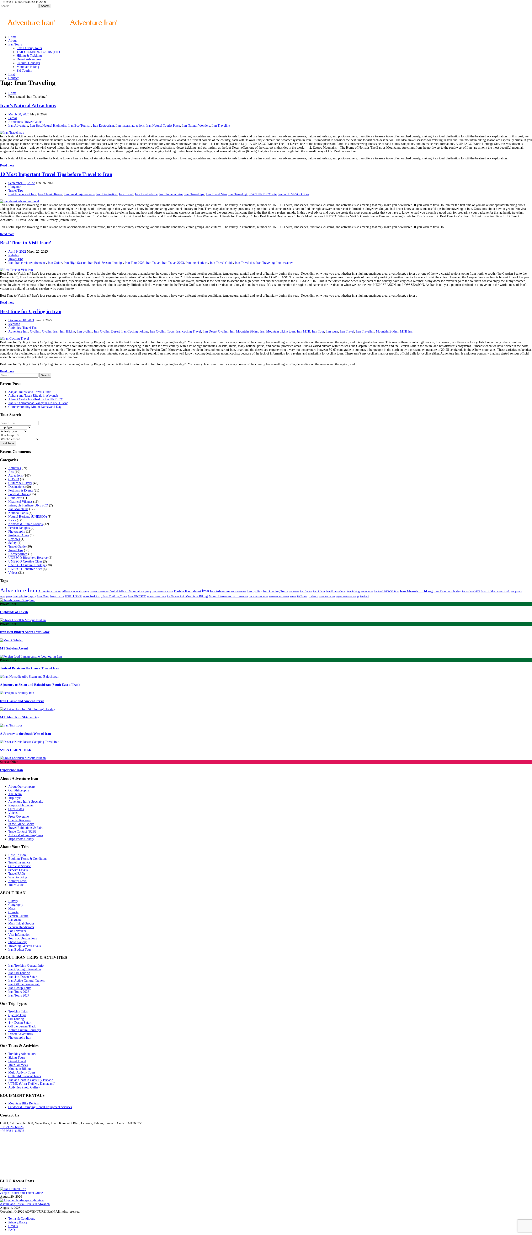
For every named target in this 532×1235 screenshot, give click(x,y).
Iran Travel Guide (221, 262)
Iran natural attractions (130, 125)
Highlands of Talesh (14, 612)
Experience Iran (11, 770)
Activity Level (17, 881)
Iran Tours (15, 44)
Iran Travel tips (194, 194)
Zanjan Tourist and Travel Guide (29, 392)
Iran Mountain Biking (244, 331)
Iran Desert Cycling (215, 331)
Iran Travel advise (171, 194)
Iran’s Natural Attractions (28, 105)
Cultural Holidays (28, 63)
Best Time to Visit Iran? (25, 242)
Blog (11, 74)
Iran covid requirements (79, 194)
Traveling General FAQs (24, 946)
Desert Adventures (29, 59)
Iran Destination (106, 194)
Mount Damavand (221, 596)
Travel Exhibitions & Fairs (25, 827)
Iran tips (117, 262)
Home (12, 37)
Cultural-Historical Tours (24, 1076)
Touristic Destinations (22, 938)
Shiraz (293, 596)
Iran (11, 262)
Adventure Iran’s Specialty (25, 801)
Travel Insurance (19, 862)
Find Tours (8, 443)
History (13, 901)
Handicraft (15, 498)
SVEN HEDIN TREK (15, 750)
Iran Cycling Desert (107, 331)
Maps (12, 908)
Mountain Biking (28, 66)
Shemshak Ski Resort (279, 596)
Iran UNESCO (137, 596)
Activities (14, 327)
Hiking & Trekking (29, 55)
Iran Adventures (238, 591)
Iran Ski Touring (19, 973)
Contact (13, 78)
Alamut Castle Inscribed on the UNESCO (35, 399)
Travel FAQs (16, 873)
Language (14, 919)
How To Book (17, 855)
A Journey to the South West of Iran (25, 733)
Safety (12, 542)
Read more (7, 165)
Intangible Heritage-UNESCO (28, 505)
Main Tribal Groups (21, 923)
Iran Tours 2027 (18, 995)
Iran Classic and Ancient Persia (22, 701)
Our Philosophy (18, 790)
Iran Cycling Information (24, 969)
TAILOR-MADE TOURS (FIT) (38, 52)
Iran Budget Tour (19, 949)
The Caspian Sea (327, 596)
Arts (11, 471)
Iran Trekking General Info (26, 965)
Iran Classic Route (50, 194)
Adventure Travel (49, 591)
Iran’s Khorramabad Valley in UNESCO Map (38, 403)
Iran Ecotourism (103, 125)
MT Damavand (240, 596)
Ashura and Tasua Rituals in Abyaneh (33, 395)
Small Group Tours (29, 48)
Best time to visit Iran (22, 194)
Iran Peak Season (99, 262)
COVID (13, 479)
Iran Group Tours (19, 988)
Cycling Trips (17, 1015)
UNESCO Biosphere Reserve (28, 557)
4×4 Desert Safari (19, 1022)
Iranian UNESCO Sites (293, 194)
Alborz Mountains (99, 592)
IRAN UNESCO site (263, 194)
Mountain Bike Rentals (23, 1103)
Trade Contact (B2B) (22, 831)
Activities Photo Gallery (24, 1087)
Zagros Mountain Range (347, 596)
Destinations (16, 486)
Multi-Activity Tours (21, 1072)
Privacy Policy (17, 1222)
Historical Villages (20, 501)
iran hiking (353, 591)
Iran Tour (318, 331)
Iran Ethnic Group (336, 591)
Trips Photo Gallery (21, 839)
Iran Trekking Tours (115, 596)
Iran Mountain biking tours (277, 331)
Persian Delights (19, 527)
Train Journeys (18, 1065)
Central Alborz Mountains (125, 591)
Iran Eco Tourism (79, 125)
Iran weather (284, 262)
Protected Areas (18, 535)
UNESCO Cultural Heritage (27, 565)
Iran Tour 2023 (134, 262)
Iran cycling (84, 331)
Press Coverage (18, 816)
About (12, 40)
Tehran (313, 596)
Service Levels (18, 870)
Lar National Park (176, 596)
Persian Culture (18, 916)
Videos (12, 572)
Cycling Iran (50, 331)
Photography (16, 531)
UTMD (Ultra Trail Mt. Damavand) (31, 1083)
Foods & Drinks (19, 494)
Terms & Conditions (21, 1218)
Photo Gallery (17, 942)
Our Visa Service (19, 866)
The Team (15, 794)
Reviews (14, 539)
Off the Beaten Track (22, 1026)
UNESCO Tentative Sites (25, 569)
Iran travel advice (146, 194)
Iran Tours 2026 (18, 991)
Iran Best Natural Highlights (48, 125)
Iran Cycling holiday (134, 331)
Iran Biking (67, 331)
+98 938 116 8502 (12, 1130)
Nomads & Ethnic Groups (25, 524)
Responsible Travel (20, 805)
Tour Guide (15, 885)
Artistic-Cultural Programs (25, 835)
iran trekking (92, 596)
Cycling (35, 331)
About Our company (22, 786)
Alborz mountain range (75, 591)
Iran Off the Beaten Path (24, 984)
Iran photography (24, 596)
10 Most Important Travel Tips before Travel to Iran (56, 174)
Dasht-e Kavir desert (187, 591)
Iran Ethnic (319, 591)
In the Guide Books (21, 824)
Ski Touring (24, 70)
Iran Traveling (221, 125)
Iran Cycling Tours (162, 331)
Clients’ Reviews (19, 820)
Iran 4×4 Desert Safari (22, 976)
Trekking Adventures (22, 1053)
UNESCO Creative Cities (25, 561)
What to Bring (17, 877)
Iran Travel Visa (216, 194)
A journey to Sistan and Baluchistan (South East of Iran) (40, 684)
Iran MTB (303, 331)
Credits (13, 1226)
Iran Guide (55, 262)
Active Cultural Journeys (24, 1030)
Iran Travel (126, 194)
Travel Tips (15, 190)
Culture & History (20, 483)
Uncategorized (17, 554)
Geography (15, 904)
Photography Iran (19, 1037)
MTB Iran (406, 331)
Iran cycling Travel (188, 331)
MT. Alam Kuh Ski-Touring (19, 717)
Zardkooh (364, 596)
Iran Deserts (306, 591)
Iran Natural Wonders (196, 125)
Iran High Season (75, 262)
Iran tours (332, 331)
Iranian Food (367, 591)
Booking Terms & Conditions (27, 858)
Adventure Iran (18, 331)
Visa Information (19, 934)
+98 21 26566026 (11, 1127)
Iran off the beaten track (495, 591)
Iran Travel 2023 (173, 262)
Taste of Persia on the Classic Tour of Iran (29, 668)
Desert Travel (17, 1061)
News (12, 520)
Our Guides (16, 809)
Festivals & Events (20, 490)
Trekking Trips (18, 1011)
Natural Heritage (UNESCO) (27, 516)
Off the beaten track (258, 596)
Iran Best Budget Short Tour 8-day (24, 632)
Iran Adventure (18, 125)
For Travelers (17, 931)
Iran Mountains (18, 509)
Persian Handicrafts (21, 927)
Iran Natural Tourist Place (163, 125)
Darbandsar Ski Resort (162, 592)
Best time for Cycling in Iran (30, 311)
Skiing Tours (16, 1057)
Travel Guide (33, 122)
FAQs (12, 1229)
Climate (13, 912)
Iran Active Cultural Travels (26, 980)
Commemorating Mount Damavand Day (35, 406)
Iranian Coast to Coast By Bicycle (30, 1080)
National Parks (18, 513)
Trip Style (14, 798)
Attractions (15, 122)
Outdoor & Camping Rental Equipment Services (40, 1107)
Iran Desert (294, 592)
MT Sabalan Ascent (14, 648)
